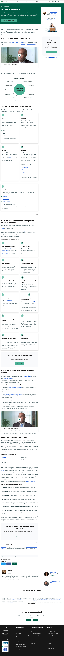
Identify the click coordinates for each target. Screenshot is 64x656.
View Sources (32, 603)
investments (31, 155)
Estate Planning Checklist (51, 635)
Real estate (24, 174)
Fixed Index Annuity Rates (36, 631)
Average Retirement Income (52, 631)
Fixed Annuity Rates (34, 629)
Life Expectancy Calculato (51, 636)
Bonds (23, 172)
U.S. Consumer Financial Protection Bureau (13, 394)
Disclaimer (49, 645)
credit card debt (5, 253)
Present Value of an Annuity (21, 646)
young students (25, 230)
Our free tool (3, 547)
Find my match (19, 363)
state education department (15, 387)
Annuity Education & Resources (18, 1)
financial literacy (27, 376)
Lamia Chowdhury (53, 13)
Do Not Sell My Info (5, 636)
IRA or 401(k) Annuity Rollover (52, 633)
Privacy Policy (49, 643)
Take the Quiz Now (51, 51)
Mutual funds (25, 167)
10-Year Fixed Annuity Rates (36, 636)
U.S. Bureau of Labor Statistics (9, 464)
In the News (44, 1)
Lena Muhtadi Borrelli (53, 12)
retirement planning (31, 44)
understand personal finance (16, 42)
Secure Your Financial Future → (9, 20)
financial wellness (8, 378)
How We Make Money (35, 646)
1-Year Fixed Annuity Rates (36, 633)
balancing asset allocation (26, 308)
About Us (49, 1)
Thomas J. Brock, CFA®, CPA (51, 15)
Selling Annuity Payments (20, 644)
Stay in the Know (19, 536)
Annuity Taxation (19, 633)
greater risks (23, 304)
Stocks (23, 169)
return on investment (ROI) (30, 301)
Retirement (38, 1)
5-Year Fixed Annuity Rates (36, 635)
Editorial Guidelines (50, 648)
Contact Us (49, 646)
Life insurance (6, 199)
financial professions (30, 481)
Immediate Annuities (19, 631)
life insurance (34, 341)
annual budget (9, 300)
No (35, 620)
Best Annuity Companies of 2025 (21, 629)
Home (1, 6)
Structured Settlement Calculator (22, 649)
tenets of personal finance (17, 109)
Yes (29, 620)
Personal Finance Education (27, 27)
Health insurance (6, 201)
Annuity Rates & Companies (30, 1)
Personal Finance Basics (5, 27)
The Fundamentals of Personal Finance (15, 27)
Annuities (5, 196)
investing (23, 44)
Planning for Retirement (51, 629)
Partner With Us (34, 645)
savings (10, 157)
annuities (3, 449)
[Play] (19, 55)
